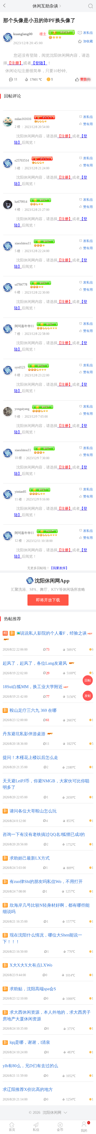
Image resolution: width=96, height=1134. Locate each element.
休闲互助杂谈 (45, 6)
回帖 (88, 680)
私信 (36, 1129)
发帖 (88, 695)
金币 (60, 1129)
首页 (12, 1129)
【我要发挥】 (59, 568)
